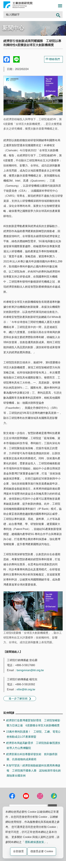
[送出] (58, 14)
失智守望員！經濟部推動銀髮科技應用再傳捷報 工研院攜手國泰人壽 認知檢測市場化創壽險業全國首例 (33, 770)
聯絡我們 (54, 59)
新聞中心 (13, 28)
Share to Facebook (6, 59)
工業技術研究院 (17, 4)
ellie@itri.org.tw (26, 689)
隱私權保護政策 (34, 842)
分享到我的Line (16, 59)
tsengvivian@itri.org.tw (30, 670)
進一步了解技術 (18, 698)
